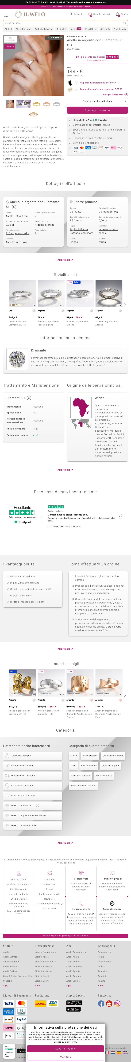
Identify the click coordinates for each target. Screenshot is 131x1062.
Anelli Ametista (74, 966)
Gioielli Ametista (43, 966)
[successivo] (124, 304)
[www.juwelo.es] (119, 1052)
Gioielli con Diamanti (113, 755)
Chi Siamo (50, 879)
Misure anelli (50, 908)
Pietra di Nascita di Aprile (83, 785)
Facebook (101, 1003)
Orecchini (8, 981)
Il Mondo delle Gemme (48, 903)
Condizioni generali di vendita (18, 1048)
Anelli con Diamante (80, 775)
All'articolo (64, 260)
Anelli (73, 765)
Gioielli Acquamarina (46, 952)
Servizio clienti (81, 909)
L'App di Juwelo (19, 899)
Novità (75, 29)
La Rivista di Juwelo (49, 894)
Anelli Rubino (10, 966)
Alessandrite (104, 961)
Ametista (102, 976)
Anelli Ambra (73, 961)
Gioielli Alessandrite (45, 961)
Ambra (101, 966)
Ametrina (103, 971)
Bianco (74, 242)
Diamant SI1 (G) (108, 212)
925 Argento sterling (18, 233)
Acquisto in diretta (18, 894)
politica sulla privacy (64, 1042)
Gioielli (8, 29)
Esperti (50, 889)
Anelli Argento (73, 976)
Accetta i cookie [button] (65, 1049)
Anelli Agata (72, 956)
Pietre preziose (90, 755)
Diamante (75, 212)
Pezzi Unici (90, 29)
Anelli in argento (104, 775)
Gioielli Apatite (42, 976)
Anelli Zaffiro (10, 971)
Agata (101, 956)
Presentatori (49, 884)
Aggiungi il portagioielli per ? (98, 82)
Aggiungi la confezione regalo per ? (101, 89)
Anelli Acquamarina (76, 952)
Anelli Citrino (73, 981)
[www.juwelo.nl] (113, 1052)
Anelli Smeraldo (11, 961)
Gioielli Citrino (42, 981)
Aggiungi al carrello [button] (97, 110)
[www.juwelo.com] (125, 1052)
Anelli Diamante (11, 956)
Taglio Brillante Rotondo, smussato (81, 231)
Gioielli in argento (110, 765)
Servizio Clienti (19, 879)
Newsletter (50, 899)
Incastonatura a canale (108, 231)
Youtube (109, 1003)
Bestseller (61, 29)
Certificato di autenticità (18, 884)
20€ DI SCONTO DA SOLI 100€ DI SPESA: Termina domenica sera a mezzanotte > (65, 2)
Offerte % (105, 29)
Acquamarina (105, 952)
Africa (102, 242)
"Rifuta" (64, 1037)
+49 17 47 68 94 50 (81, 914)
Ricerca (125, 23)
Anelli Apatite (73, 971)
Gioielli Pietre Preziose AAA (17, 976)
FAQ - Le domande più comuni (18, 912)
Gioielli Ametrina (43, 971)
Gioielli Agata (42, 956)
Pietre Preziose (23, 29)
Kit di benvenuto (18, 889)
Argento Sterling (44, 225)
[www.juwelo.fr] (106, 1052)
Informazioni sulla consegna (18, 905)
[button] (5, 14)
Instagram (117, 1003)
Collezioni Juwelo (44, 29)
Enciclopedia (120, 29)
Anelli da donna (89, 765)
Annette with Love (17, 242)
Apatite (101, 981)
